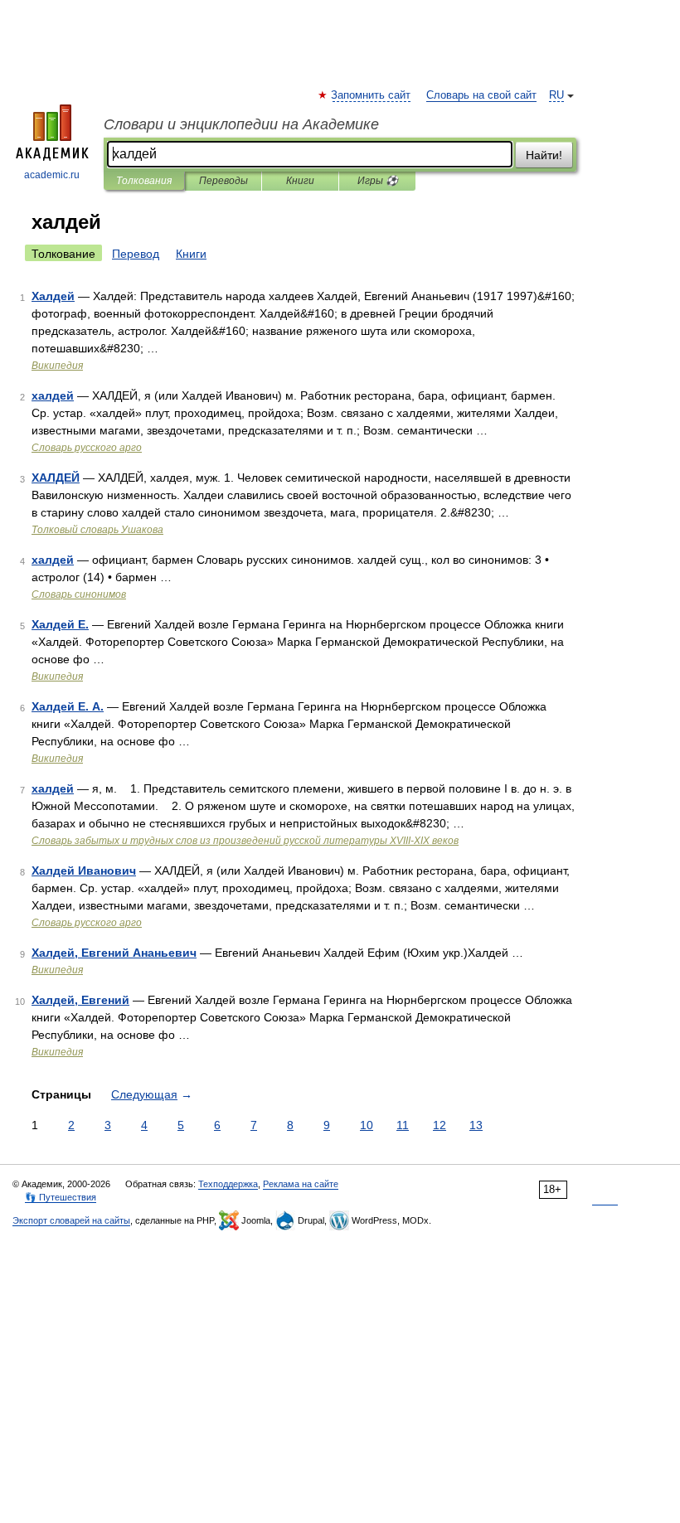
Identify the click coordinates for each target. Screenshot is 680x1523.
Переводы (223, 181)
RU (556, 95)
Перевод (135, 253)
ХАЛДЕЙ (56, 477)
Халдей (53, 296)
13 (476, 1125)
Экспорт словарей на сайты (71, 1220)
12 (439, 1125)
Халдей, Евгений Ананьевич (114, 952)
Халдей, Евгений (80, 999)
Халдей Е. (60, 624)
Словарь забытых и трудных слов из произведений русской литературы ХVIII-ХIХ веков (245, 840)
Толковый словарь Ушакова (97, 530)
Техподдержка (228, 1184)
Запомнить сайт (371, 95)
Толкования (144, 181)
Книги (300, 181)
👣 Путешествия (60, 1197)
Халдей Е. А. (68, 706)
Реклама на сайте (300, 1184)
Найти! (544, 155)
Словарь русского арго (87, 448)
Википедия (57, 365)
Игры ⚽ (377, 181)
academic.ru (52, 175)
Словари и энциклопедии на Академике (241, 124)
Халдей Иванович (84, 870)
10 (366, 1125)
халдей (53, 395)
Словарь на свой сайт (481, 95)
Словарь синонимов (79, 594)
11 (402, 1125)
